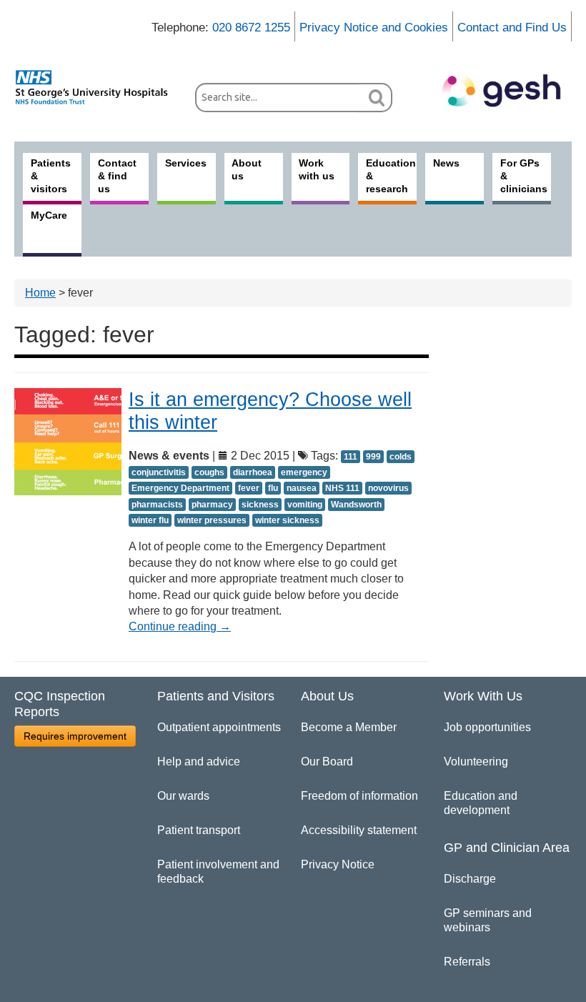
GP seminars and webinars (488, 920)
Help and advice (198, 761)
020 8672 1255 (251, 27)
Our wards (183, 796)
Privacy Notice (337, 864)
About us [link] (247, 169)
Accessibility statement (359, 830)
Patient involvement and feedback (218, 871)
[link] (97, 87)
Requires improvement (75, 736)
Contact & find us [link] (117, 175)
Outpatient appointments (219, 727)
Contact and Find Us (512, 27)
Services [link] (186, 163)
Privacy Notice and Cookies (373, 27)
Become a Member (349, 727)
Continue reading (180, 626)
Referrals (467, 962)
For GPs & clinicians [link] (523, 175)
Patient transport (198, 830)
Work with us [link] (316, 169)
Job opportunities (487, 727)
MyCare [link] (49, 215)
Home (40, 293)
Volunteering (476, 761)
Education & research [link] (391, 175)
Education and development (480, 803)
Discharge (470, 879)
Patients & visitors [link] (51, 175)
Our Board (327, 761)
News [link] (446, 163)
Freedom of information (359, 796)
